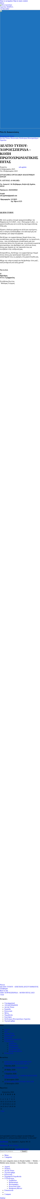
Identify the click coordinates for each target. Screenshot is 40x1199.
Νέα (5, 1031)
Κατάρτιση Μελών (15, 1051)
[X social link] (8, 981)
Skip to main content (20, 1)
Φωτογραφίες (13, 1047)
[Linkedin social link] (24, 981)
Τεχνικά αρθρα (9, 1021)
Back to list (4, 991)
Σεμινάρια (8, 1017)
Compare (7, 1194)
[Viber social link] (30, 981)
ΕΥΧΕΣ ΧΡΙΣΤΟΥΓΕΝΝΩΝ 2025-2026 (19, 1081)
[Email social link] (13, 981)
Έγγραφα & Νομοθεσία (12, 1039)
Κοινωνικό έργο (14, 1049)
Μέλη (6, 1013)
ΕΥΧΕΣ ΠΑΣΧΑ (10, 1072)
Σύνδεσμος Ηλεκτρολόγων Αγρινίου (17, 1019)
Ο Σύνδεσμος (9, 1041)
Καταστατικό (13, 1045)
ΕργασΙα (7, 1009)
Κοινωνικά (14, 138)
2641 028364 (13, 1145)
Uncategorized (9, 1003)
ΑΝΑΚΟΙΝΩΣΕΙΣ (11, 1005)
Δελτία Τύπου (9, 136)
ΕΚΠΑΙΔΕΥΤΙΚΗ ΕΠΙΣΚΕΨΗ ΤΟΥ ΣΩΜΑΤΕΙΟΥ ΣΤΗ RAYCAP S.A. (18, 1063)
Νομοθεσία (8, 1015)
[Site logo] (8, 9)
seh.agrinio (22, 167)
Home (2, 136)
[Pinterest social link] (19, 981)
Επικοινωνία (8, 1053)
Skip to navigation (6, 1)
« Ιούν (2, 1111)
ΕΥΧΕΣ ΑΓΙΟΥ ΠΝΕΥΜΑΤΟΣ (16, 1068)
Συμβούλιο (13, 1043)
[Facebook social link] (2, 981)
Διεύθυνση (4, 1142)
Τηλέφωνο (4, 1145)
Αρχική (7, 1029)
